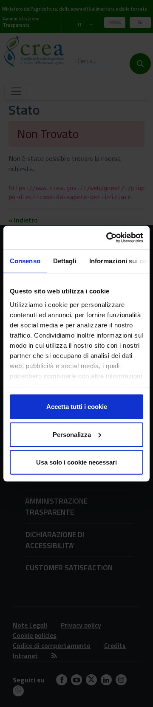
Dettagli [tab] (64, 261)
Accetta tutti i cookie (76, 406)
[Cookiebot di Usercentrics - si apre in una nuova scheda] (108, 237)
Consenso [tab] (25, 261)
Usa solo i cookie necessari (76, 462)
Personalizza (72, 434)
